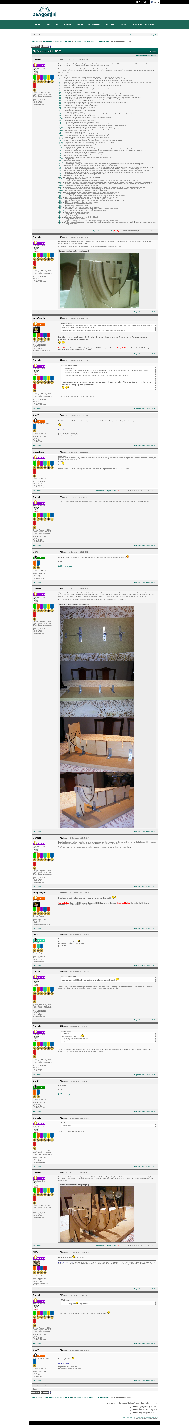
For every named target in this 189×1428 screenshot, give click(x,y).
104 (60, 205)
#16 (61, 1118)
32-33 (61, 127)
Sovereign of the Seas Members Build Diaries (91, 42)
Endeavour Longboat (65, 567)
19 (60, 107)
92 (60, 187)
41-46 (61, 135)
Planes (67, 24)
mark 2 (36, 935)
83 (60, 175)
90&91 (61, 185)
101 (60, 200)
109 (60, 212)
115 (60, 222)
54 (60, 140)
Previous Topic (141, 55)
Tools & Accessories (143, 24)
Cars (48, 24)
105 (60, 207)
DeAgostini (36, 42)
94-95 (61, 190)
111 (60, 215)
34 (60, 129)
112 (60, 217)
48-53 (61, 139)
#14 (61, 1026)
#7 (61, 497)
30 (60, 124)
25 (60, 117)
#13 (61, 971)
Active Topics (140, 35)
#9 (61, 589)
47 (60, 137)
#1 (61, 60)
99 (60, 197)
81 (60, 172)
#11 (61, 892)
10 (60, 92)
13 (60, 97)
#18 (61, 1252)
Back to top (37, 231)
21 (60, 110)
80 (60, 170)
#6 (61, 452)
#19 (61, 1295)
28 (60, 120)
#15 (61, 1081)
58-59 (61, 144)
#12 (61, 935)
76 (60, 164)
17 (60, 104)
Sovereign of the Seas (63, 42)
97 (60, 194)
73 (60, 160)
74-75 (61, 162)
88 (60, 182)
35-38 (61, 130)
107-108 (61, 210)
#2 (61, 237)
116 (60, 224)
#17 (61, 1173)
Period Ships (48, 42)
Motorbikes (94, 24)
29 (60, 122)
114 (60, 220)
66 (60, 150)
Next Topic (152, 55)
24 (60, 115)
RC (57, 24)
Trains (79, 24)
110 (60, 214)
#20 (61, 1350)
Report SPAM (108, 231)
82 (60, 174)
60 (60, 145)
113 (60, 219)
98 (60, 195)
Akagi (60, 565)
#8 (61, 552)
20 (60, 109)
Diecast (124, 24)
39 (60, 132)
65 (60, 149)
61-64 (61, 147)
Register (154, 35)
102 (60, 202)
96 (60, 192)
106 (60, 209)
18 (60, 105)
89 (60, 184)
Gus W (36, 415)
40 (60, 134)
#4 (61, 360)
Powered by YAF (127, 1417)
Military (110, 24)
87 (60, 180)
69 (60, 155)
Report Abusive (98, 231)
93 (60, 189)
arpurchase (38, 452)
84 (60, 177)
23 (60, 114)
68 (60, 154)
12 (60, 95)
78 (60, 167)
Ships (37, 24)
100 (60, 199)
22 (60, 112)
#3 (61, 318)
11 (60, 94)
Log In (148, 35)
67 (60, 152)
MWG (35, 1252)
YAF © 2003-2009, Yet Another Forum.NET (145, 1417)
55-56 (61, 142)
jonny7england (40, 318)
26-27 (61, 119)
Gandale (37, 60)
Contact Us (141, 2)
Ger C (36, 552)
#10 (61, 838)
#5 (61, 415)
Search (132, 35)
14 (60, 99)
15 (60, 100)
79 (60, 169)
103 (60, 204)
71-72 (61, 159)
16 (60, 102)
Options (153, 51)
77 (60, 165)
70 (60, 157)
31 (60, 125)
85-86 (61, 179)
